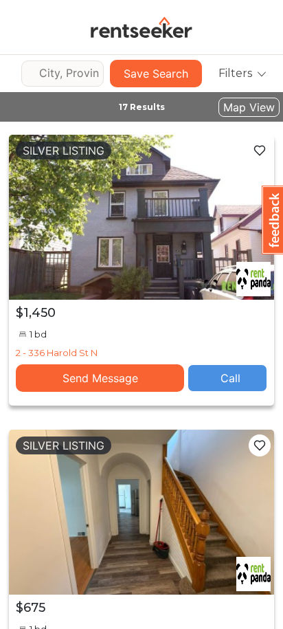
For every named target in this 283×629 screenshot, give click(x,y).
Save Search (156, 73)
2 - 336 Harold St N (57, 352)
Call (230, 378)
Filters (235, 73)
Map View (249, 107)
